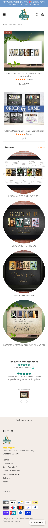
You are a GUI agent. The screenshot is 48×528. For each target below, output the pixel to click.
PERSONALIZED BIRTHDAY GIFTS (24, 196)
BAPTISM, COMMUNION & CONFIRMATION (24, 345)
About (5, 482)
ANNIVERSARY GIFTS (24, 295)
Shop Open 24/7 (10, 467)
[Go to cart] (42, 14)
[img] (24, 364)
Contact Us (8, 463)
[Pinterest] (12, 430)
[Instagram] (8, 430)
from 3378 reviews (22, 367)
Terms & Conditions (11, 470)
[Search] (37, 14)
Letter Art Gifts (26, 519)
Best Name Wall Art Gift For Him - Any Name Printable (23, 75)
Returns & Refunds (11, 474)
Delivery (6, 478)
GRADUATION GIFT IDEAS (24, 246)
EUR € (5, 492)
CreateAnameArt (11, 454)
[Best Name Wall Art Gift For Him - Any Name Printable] (24, 51)
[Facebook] (4, 430)
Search (6, 460)
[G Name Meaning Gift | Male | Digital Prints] (24, 108)
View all (41, 147)
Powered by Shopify (11, 521)
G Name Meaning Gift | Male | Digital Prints (24, 131)
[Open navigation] (4, 14)
